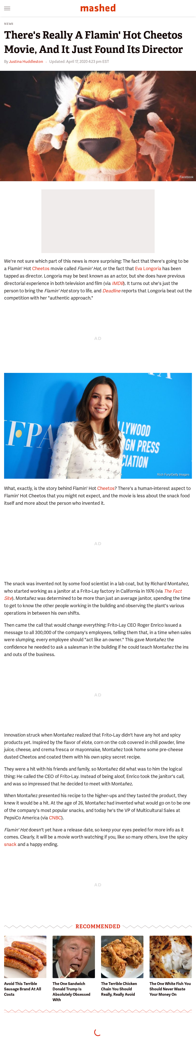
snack (10, 844)
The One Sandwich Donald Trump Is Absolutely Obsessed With (71, 991)
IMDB (117, 283)
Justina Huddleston (26, 61)
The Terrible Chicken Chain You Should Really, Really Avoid (119, 989)
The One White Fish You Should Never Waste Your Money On (170, 989)
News (9, 23)
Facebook (186, 177)
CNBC (55, 818)
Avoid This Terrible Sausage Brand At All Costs (22, 989)
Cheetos (41, 268)
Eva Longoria (148, 268)
